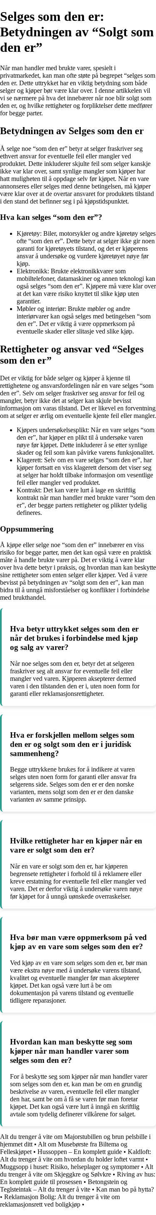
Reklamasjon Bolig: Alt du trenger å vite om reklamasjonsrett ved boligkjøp (60, 1200)
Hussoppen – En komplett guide (79, 1151)
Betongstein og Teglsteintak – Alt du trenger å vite (63, 1185)
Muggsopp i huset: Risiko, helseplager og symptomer (69, 1166)
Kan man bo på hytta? (125, 1189)
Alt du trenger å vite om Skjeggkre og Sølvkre (76, 1170)
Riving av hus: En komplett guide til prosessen (77, 1178)
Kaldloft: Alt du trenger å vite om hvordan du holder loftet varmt (75, 1155)
